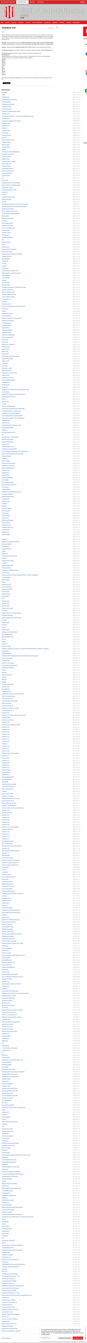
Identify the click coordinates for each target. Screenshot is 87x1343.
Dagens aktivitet (6, 420)
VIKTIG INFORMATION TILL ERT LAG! (10, 1167)
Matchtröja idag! (6, 123)
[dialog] (62, 1333)
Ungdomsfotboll (21, 2)
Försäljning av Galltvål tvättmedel (10, 570)
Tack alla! (4, 201)
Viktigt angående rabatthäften (9, 1162)
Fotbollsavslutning (6, 567)
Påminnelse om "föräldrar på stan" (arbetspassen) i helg (15, 389)
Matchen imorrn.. (6, 125)
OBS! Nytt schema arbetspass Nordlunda (12, 934)
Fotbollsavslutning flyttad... (8, 104)
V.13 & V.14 (4, 869)
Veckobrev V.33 (5, 727)
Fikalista (4, 641)
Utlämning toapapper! (7, 330)
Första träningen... (6, 1152)
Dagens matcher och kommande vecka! (11, 617)
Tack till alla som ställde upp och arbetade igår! (13, 408)
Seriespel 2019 (5, 1033)
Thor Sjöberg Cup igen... (7, 1190)
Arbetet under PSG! (6, 163)
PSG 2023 (4, 403)
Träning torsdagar (6, 770)
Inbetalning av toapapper (8, 320)
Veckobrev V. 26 (6, 831)
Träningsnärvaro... (6, 382)
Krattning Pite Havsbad (7, 477)
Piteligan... (4, 1181)
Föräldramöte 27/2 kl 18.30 (8, 886)
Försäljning (4, 743)
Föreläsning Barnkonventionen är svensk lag (12, 893)
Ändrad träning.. (6, 247)
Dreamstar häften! (6, 1086)
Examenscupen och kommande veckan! (11, 983)
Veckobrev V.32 (9, 28)
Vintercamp (4, 896)
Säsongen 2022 (5, 686)
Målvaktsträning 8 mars (7, 884)
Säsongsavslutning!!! (7, 1178)
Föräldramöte (5, 261)
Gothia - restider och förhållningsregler (11, 185)
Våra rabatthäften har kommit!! (9, 1159)
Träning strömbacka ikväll (8, 938)
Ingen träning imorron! (7, 812)
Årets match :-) (5, 308)
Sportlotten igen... (6, 501)
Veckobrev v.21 (5, 755)
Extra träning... (5, 1140)
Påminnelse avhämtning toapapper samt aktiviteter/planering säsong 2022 (20, 655)
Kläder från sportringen (7, 857)
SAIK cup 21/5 (5, 1316)
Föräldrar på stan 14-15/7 (8, 446)
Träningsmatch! (5, 235)
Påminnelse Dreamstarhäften (9, 922)
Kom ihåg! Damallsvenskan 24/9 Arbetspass (12, 1174)
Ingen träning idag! (6, 315)
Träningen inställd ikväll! (7, 684)
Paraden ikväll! (5, 596)
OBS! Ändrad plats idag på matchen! (10, 850)
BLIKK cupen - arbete (7, 368)
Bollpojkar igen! (5, 629)
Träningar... (4, 677)
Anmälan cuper (5, 1297)
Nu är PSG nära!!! (6, 606)
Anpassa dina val (45, 1338)
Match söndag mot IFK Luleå (9, 803)
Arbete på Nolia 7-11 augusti (9, 161)
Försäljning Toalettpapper (8, 667)
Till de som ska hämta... (7, 658)
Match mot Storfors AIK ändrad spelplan (11, 846)
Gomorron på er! (6, 591)
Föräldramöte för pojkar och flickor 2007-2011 (13, 693)
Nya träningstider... (6, 258)
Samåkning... (5, 458)
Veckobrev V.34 (5, 722)
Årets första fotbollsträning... (9, 696)
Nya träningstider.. (6, 285)
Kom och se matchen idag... (8, 228)
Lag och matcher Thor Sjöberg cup (10, 1288)
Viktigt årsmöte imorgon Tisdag (9, 1328)
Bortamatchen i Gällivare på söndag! (10, 356)
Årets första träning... (7, 703)
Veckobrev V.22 (5, 751)
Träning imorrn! (5, 518)
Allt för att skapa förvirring (8, 1005)
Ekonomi (4, 244)
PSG (3, 178)
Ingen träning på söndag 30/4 (9, 484)
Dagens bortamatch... (7, 199)
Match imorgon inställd (7, 793)
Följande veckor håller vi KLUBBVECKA (11, 1171)
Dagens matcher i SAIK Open (9, 1012)
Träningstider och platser (8, 841)
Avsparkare (4, 1114)
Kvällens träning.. (6, 346)
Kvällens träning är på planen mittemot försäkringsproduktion (17, 1295)
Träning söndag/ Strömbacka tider (10, 865)
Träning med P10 (6, 522)
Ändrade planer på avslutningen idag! (11, 912)
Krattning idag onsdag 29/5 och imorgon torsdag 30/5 (15, 204)
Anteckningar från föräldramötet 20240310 (12, 254)
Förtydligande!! (5, 472)
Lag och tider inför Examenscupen (10, 991)
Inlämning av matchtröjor (8, 796)
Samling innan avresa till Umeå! (9, 373)
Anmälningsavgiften (7, 1064)
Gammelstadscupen (7, 960)
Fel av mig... (4, 672)
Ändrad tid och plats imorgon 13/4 (10, 862)
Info (3, 1052)
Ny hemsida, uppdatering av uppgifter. (11, 1331)
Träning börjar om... (6, 299)
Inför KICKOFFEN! (6, 1057)
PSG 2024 (4, 194)
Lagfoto (4, 551)
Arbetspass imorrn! (6, 304)
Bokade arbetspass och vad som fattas (11, 425)
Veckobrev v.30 (5, 734)
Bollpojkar (4, 506)
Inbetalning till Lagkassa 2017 (9, 1195)
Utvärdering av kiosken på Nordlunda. (11, 910)
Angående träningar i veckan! (9, 995)
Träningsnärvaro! (6, 499)
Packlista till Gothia (6, 156)
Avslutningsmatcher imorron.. (9, 396)
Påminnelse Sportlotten (7, 439)
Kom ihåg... (4, 263)
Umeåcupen (5, 387)
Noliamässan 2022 (6, 584)
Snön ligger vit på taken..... (8, 494)
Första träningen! (6, 534)
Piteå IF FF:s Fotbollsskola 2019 (9, 1014)
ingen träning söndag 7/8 (8, 1283)
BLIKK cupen (5, 342)
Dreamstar (4, 558)
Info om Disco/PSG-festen (8, 1209)
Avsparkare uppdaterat (7, 1083)
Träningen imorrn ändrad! (8, 560)
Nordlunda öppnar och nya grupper (10, 753)
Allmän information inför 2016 (9, 1323)
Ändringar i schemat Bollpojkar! (9, 632)
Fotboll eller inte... (6, 529)
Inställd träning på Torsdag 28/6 (9, 1121)
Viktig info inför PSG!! (7, 1212)
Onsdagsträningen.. (6, 323)
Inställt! (3, 94)
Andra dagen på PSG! (7, 173)
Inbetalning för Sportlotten (8, 465)
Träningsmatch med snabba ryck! (10, 270)
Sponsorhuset (5, 487)
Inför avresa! (5, 365)
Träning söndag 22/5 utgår (8, 1307)
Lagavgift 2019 (5, 981)
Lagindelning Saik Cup (7, 1312)
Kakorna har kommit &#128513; (9, 1031)
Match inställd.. (5, 216)
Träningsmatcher (6, 762)
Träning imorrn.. (5, 268)
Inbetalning (4, 625)
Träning (3, 1224)
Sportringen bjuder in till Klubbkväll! (10, 1266)
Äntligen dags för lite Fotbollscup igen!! (11, 1188)
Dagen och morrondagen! (8, 663)
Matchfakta (4, 92)
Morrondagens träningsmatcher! (10, 665)
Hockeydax (4, 1269)
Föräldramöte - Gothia (7, 187)
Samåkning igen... (6, 384)
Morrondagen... (5, 132)
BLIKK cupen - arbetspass (8, 344)
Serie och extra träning (7, 843)
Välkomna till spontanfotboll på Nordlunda (12, 1207)
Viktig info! (4, 266)
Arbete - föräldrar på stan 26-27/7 (10, 211)
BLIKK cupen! (5, 339)
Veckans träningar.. (6, 166)
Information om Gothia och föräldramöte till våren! (14, 287)
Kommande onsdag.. (7, 948)
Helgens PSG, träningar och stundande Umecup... (14, 394)
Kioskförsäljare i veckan (7, 926)
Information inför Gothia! (8, 154)
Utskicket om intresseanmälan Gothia (11, 111)
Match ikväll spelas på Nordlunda (10, 974)
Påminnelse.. (5, 1150)
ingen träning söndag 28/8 (8, 1278)
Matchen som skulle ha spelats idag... (11, 919)
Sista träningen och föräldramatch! (10, 1076)
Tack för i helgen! (6, 461)
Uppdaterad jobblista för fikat (9, 190)
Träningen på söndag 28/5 (8, 1240)
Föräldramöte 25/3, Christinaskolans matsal (12, 1060)
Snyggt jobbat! (5, 651)
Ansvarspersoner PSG (7, 1304)
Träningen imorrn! (6, 118)
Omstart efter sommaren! (8, 1200)
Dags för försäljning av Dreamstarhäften (11, 318)
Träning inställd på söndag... (9, 296)
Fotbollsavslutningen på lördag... (10, 556)
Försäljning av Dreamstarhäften (9, 449)
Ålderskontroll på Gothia (8, 218)
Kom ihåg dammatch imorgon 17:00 (10, 1276)
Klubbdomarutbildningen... (8, 496)
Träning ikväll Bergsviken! (8, 777)
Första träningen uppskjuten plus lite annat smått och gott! (16, 1155)
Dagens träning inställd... (8, 358)
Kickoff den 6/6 (5, 422)
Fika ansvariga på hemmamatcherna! (11, 213)
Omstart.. (4, 1109)
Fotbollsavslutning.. (6, 102)
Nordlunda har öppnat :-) (8, 1136)
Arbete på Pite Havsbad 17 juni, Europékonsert (13, 418)
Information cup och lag (7, 720)
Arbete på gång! (6, 230)
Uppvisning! (5, 988)
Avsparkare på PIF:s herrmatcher (10, 1074)
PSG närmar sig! (5, 972)
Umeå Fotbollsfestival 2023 (8, 380)
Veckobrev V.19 (5, 767)
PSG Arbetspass (6, 510)
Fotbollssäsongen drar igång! (9, 784)
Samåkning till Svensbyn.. (8, 168)
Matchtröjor (4, 301)
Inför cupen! (5, 1102)
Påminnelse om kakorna (7, 1029)
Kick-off (4, 670)
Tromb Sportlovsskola (7, 881)
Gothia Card (4, 192)
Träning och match (6, 953)
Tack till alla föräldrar (7, 1205)
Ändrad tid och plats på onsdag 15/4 (11, 860)
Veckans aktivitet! (6, 577)
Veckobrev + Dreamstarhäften (9, 805)
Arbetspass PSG (6, 1002)
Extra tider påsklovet (7, 779)
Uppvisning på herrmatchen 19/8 (10, 1090)
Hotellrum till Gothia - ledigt (8, 197)
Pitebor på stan (5, 758)
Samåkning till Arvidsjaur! (8, 209)
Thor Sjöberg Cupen (6, 1100)
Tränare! (4, 627)
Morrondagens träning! (7, 634)
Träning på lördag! (6, 525)
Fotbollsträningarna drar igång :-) (10, 99)
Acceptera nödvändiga (65, 1338)
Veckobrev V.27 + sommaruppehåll (10, 827)
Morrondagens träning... (7, 223)
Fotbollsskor (5, 363)
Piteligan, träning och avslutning (9, 1183)
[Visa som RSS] (57, 27)
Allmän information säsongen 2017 (10, 1259)
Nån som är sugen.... (7, 1147)
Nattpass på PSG (6, 1252)
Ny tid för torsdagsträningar (8, 406)
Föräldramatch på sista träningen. (10, 1273)
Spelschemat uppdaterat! (8, 1105)
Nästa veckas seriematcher (8, 998)
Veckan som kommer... (7, 924)
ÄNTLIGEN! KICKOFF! (7, 1062)
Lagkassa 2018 (5, 1112)
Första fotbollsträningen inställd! (10, 701)
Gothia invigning (6, 144)
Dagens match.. (5, 349)
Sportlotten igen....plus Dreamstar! (10, 437)
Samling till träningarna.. (7, 615)
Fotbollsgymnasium (6, 106)
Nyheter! (4, 582)
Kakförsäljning (5, 1045)
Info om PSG (5, 180)
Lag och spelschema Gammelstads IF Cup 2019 (13, 955)
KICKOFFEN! (5, 1055)
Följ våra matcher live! (7, 829)
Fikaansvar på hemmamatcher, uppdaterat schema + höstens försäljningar (20, 575)
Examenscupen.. (6, 986)
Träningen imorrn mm (7, 674)
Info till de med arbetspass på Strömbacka (12, 1214)
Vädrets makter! (5, 579)
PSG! (3, 598)
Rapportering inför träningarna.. (9, 249)
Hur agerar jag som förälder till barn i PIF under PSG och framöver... (18, 1216)
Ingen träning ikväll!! (6, 370)
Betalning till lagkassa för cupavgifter (11, 1314)
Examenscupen (5, 1231)
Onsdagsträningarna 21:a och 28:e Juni (11, 411)
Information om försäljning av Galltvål (11, 724)
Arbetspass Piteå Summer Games (10, 1309)
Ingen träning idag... (6, 242)
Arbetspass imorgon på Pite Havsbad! (11, 413)
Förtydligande (5, 1221)
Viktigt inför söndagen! (7, 1254)
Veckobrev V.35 (5, 810)
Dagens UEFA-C (5, 475)
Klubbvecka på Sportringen (8, 891)
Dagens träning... (6, 159)
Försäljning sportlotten (7, 237)
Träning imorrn (5, 513)
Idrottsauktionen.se (6, 898)
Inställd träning (5, 532)
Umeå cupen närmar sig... (8, 377)
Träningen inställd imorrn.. (8, 289)
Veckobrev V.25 (5, 741)
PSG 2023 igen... (6, 401)
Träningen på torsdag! (7, 608)
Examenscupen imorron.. (8, 1131)
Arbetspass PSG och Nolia (8, 1145)
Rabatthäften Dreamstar (7, 929)
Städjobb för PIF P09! (7, 979)
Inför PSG (4, 399)
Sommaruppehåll (6, 957)
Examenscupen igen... (7, 1228)
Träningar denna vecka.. (7, 1098)
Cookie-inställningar (6, 1338)
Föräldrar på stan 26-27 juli (8, 140)
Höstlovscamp (5, 903)
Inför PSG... (4, 1119)
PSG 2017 (4, 1219)
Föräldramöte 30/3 (6, 691)
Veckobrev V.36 (5, 712)
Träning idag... (5, 945)
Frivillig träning (5, 1202)
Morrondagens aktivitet (7, 482)
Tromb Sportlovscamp (7, 698)
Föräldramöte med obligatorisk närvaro (11, 491)
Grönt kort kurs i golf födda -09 (9, 1302)
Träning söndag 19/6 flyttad (8, 1300)
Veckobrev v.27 (5, 736)
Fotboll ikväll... (5, 969)
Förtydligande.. (5, 1133)
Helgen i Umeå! (5, 361)
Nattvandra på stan (6, 874)
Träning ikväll (5, 781)
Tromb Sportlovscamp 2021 (8, 786)
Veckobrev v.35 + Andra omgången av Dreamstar (13, 715)
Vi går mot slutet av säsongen (9, 941)
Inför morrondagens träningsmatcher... (11, 1022)
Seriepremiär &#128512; (7, 225)
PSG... (3, 1126)
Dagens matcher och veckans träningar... (11, 613)
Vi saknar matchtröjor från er (9, 1069)
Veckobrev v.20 (5, 760)
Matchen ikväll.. (5, 917)
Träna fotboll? (5, 1067)
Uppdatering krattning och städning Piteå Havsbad (14, 206)
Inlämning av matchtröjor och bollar (10, 708)
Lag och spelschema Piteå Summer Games (12, 976)
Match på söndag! (6, 646)
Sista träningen (5, 546)
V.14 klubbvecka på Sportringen (9, 1048)
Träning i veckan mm (7, 964)
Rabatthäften (5, 1164)
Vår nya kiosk (5, 1007)
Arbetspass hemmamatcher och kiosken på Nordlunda (15, 993)
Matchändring (5, 950)
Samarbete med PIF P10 (7, 527)
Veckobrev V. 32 (6, 819)
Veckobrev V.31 (5, 731)
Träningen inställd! (6, 1079)
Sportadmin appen (6, 508)
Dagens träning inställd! (7, 427)
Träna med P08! (5, 277)
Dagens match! (5, 444)
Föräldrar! (4, 311)
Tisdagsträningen (6, 275)
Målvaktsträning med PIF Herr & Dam (11, 798)
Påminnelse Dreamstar (7, 907)
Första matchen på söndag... (9, 463)
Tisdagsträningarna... (7, 456)
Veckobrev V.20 (5, 848)
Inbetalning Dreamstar (7, 1000)
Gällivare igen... (5, 351)
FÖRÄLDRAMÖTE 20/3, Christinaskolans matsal (13, 1264)
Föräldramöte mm (6, 1050)
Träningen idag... (6, 572)
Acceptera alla (78, 1338)
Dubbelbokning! (6, 97)
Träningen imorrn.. (6, 130)
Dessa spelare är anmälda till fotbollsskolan (12, 1245)
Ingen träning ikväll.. (6, 325)
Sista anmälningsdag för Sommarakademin (12, 415)
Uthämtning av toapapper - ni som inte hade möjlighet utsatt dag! (17, 116)
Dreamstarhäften (6, 772)
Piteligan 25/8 (5, 1081)
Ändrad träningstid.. (6, 135)
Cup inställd (4, 872)
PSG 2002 (4, 620)
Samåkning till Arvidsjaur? (8, 936)
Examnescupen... (6, 1226)
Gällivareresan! (5, 354)
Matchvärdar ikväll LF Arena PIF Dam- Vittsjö (12, 943)
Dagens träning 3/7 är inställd (9, 1290)
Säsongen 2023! (6, 470)
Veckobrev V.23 (5, 838)
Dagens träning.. (6, 375)
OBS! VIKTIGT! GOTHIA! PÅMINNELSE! (11, 151)
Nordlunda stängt (6, 717)
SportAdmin (5, 610)
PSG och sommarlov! (7, 586)
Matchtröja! (4, 128)
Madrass (4, 149)
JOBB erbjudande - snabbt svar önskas (11, 273)
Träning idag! (5, 1235)
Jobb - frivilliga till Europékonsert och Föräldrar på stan (15, 451)
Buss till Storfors (6, 175)
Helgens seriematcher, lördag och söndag (12, 1010)
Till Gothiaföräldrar (6, 142)
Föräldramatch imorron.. (7, 313)
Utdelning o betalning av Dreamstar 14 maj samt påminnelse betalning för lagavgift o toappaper (25, 648)
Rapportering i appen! (7, 251)
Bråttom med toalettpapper (8, 335)
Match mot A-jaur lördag (8, 931)
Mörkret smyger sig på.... (8, 337)
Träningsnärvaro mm (7, 256)
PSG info (4, 639)
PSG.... (3, 239)
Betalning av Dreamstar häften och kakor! (12, 1017)
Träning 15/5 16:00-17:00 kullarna (10, 1319)
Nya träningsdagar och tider (8, 432)
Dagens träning (5, 603)
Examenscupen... (6, 1138)
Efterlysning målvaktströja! (8, 967)
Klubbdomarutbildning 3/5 (8, 468)
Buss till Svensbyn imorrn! (8, 170)
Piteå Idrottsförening (8, 2)
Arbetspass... (5, 553)
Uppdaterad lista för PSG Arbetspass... (11, 182)
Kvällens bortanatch (6, 332)
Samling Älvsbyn (6, 147)
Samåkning (4, 430)
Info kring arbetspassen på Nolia (10, 1095)
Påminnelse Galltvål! (6, 544)
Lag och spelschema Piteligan (9, 1281)
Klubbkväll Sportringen (7, 1326)
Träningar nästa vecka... (7, 1026)
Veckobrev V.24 (5, 746)
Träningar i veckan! (6, 232)
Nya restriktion (5, 867)
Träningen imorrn (6, 113)
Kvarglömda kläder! (6, 548)
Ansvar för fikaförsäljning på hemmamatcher (13, 453)
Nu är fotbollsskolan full (8, 1247)
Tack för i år (4, 1271)
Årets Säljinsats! (6, 689)
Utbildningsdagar (6, 489)
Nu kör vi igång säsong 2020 (9, 877)
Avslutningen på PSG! (7, 589)
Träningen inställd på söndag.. (9, 294)
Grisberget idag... (6, 660)
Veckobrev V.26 (5, 739)
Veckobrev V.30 (5, 824)
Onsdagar (4, 280)
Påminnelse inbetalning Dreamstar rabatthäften (13, 1071)
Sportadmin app (6, 515)
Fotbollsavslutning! (6, 109)
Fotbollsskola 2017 (6, 1257)
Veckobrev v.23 (5, 748)
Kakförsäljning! (5, 1038)
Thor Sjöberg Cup (6, 1193)
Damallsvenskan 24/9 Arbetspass (10, 1176)
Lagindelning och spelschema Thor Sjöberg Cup (13, 1107)
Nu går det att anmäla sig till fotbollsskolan (12, 1250)
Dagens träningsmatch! (7, 441)
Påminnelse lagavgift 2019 (8, 962)
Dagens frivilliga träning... (8, 636)
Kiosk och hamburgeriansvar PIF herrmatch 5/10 (13, 306)
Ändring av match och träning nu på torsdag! (12, 808)
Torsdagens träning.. (7, 653)
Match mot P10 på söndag (8, 292)
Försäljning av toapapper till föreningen (11, 121)
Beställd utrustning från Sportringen (10, 1143)
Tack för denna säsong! (7, 705)
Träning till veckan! (6, 1036)
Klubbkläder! (5, 1041)
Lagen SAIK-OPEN (6, 1019)
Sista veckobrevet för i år (8, 710)
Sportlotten (4, 220)
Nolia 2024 (4, 137)
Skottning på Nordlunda (7, 520)
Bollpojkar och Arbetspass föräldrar (10, 541)
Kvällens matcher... (6, 594)
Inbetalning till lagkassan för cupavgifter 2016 (13, 1285)
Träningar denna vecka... (8, 1093)
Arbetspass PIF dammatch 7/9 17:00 (10, 1293)
